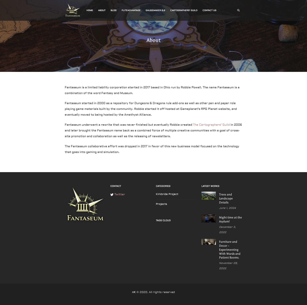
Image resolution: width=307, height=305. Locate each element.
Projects (161, 204)
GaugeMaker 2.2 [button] (155, 10)
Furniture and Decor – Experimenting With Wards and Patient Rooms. (229, 249)
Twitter (119, 194)
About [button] (102, 10)
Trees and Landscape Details (226, 198)
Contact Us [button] (209, 10)
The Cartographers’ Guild (211, 125)
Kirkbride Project (167, 194)
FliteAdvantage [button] (131, 10)
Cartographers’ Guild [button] (183, 10)
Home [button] (90, 10)
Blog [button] (114, 10)
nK (134, 292)
